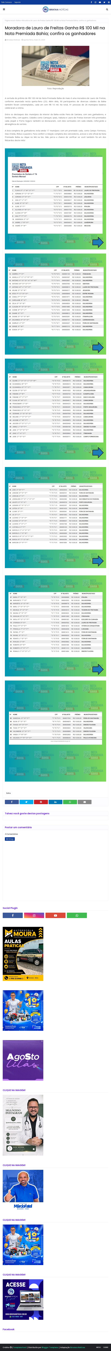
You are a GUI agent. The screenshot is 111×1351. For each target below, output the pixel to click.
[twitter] (104, 2)
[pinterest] (108, 2)
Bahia (18, 20)
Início (98, 1347)
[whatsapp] (77, 915)
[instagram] (95, 2)
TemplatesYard (19, 1347)
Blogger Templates (50, 1347)
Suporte (17, 2)
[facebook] (91, 2)
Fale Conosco (6, 2)
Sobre (105, 1347)
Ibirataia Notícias (13, 40)
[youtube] (100, 2)
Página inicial (10, 20)
